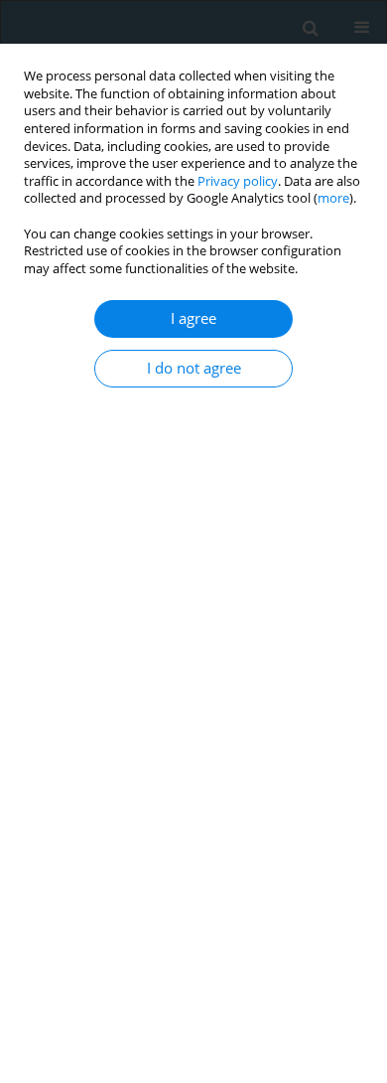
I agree (193, 318)
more (333, 198)
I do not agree (194, 368)
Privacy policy (237, 181)
